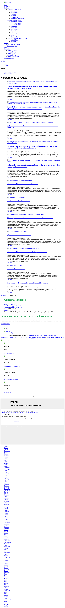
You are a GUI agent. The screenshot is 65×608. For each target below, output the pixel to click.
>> (8, 295)
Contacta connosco (9, 58)
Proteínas (13, 14)
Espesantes (14, 30)
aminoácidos (14, 12)
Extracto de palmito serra (16, 269)
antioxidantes (14, 29)
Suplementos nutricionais (14, 9)
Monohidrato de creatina (7, 337)
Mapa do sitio (43, 335)
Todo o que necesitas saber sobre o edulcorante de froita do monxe (30, 218)
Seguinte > (5, 295)
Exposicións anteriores (13, 56)
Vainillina (32, 338)
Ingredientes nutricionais (17, 18)
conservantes (14, 34)
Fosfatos (13, 32)
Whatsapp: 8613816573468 (11, 310)
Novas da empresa (12, 46)
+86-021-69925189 (9, 353)
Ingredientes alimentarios (14, 20)
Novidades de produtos (13, 44)
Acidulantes (14, 27)
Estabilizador (14, 37)
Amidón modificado (51, 337)
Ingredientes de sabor (16, 21)
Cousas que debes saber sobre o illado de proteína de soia (27, 252)
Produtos (6, 8)
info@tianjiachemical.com (11, 379)
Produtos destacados (33, 335)
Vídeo (5, 47)
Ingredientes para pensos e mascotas (17, 38)
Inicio (5, 5)
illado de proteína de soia (21, 337)
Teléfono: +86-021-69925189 (12, 304)
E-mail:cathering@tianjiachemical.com (14, 306)
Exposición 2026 (12, 50)
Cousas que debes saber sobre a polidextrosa (22, 184)
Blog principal (52, 335)
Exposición (7, 49)
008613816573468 (9, 392)
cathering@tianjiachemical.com (12, 366)
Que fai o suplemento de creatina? (19, 235)
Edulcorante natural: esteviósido (18, 201)
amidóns (13, 35)
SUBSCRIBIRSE (5, 324)
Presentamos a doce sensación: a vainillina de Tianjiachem (27, 283)
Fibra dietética (14, 17)
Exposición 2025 (12, 52)
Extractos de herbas (16, 11)
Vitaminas (13, 15)
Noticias (6, 43)
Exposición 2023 (12, 55)
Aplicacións (7, 6)
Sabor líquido (17, 23)
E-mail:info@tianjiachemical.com (13, 307)
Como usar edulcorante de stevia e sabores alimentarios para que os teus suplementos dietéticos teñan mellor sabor (32, 147)
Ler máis (9, 99)
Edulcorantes (14, 26)
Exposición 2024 (12, 53)
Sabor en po (17, 24)
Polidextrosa (60, 337)
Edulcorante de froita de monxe (37, 337)
